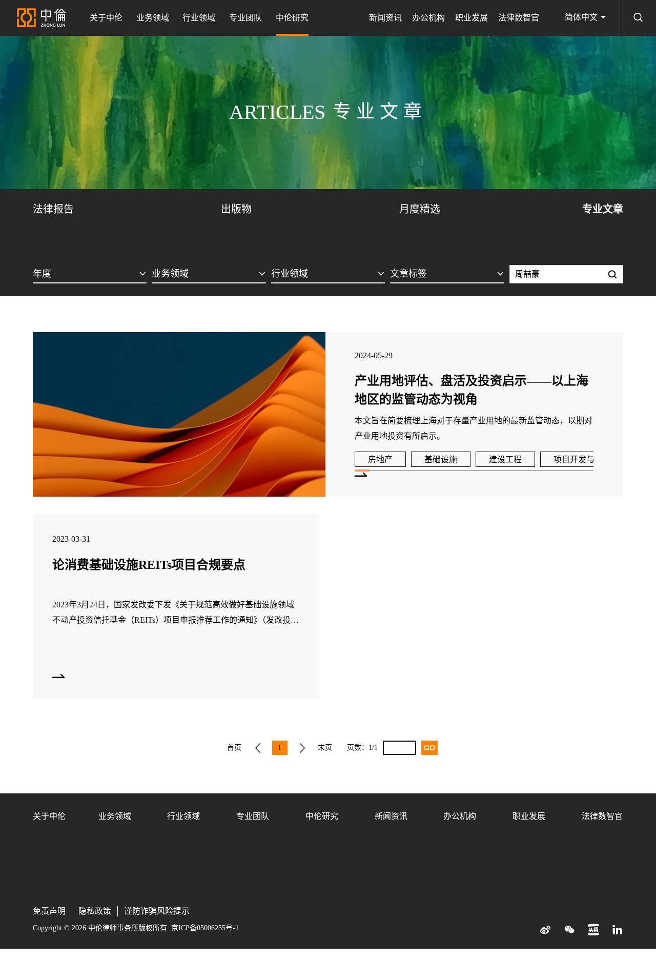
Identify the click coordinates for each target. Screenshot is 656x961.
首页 (234, 747)
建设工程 (505, 459)
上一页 (257, 748)
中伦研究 (292, 17)
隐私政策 (94, 911)
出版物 (236, 209)
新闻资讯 (385, 17)
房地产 (380, 459)
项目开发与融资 (582, 459)
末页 (325, 747)
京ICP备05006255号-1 (205, 928)
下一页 (302, 748)
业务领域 (152, 17)
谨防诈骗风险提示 (157, 911)
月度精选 (419, 209)
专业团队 (245, 17)
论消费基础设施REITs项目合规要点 (148, 564)
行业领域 (198, 17)
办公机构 (428, 17)
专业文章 (602, 209)
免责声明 (49, 911)
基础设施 (440, 459)
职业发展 (471, 17)
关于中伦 (106, 17)
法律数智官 (518, 17)
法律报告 (53, 209)
